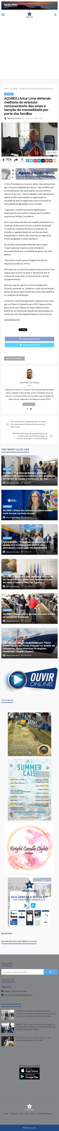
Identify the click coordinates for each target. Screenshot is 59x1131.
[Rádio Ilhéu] (29, 1106)
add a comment (15, 358)
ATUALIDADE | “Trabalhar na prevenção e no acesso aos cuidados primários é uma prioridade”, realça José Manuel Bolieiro (27, 545)
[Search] (55, 14)
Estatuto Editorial (44, 1113)
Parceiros (14, 1113)
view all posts (28, 404)
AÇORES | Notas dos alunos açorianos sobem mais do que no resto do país (27, 512)
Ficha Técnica (30, 1113)
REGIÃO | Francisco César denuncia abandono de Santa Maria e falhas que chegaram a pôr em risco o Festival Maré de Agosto (28, 579)
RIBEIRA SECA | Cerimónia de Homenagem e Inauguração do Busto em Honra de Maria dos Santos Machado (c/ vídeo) (35, 1026)
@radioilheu (6, 933)
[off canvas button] (3, 14)
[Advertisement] (29, 49)
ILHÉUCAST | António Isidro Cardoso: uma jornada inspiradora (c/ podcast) (33, 1039)
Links (21, 1113)
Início (6, 1113)
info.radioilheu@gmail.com (21, 995)
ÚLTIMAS (8, 94)
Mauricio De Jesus (14, 118)
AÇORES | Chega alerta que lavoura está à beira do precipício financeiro (29, 615)
